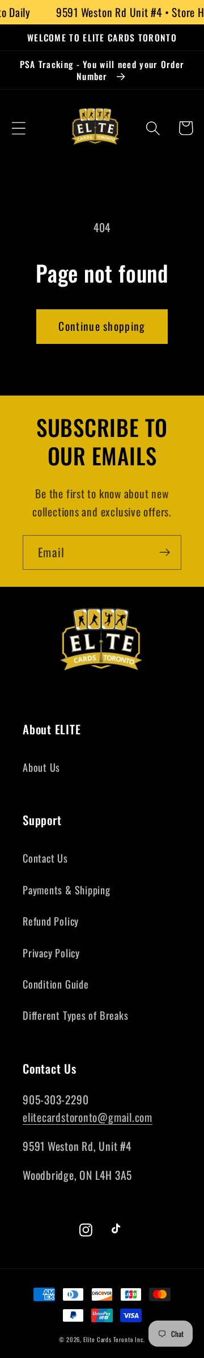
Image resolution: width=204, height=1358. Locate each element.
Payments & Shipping (66, 889)
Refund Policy (51, 920)
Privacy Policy (51, 952)
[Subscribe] (164, 552)
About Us (41, 767)
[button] (18, 128)
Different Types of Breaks (76, 1015)
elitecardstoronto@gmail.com (87, 1117)
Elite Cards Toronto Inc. (114, 1339)
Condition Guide (56, 983)
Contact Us (45, 857)
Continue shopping (101, 326)
